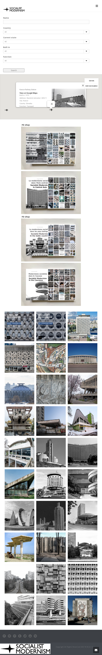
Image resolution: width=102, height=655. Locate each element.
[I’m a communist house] (51, 389)
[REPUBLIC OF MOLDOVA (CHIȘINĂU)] (19, 579)
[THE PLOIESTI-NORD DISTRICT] (82, 579)
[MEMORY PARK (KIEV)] (19, 515)
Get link (91, 81)
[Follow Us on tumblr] (19, 636)
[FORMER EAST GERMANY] (82, 547)
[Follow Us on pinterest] (14, 636)
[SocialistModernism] (25, 648)
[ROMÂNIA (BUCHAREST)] (51, 547)
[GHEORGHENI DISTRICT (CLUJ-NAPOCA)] (82, 484)
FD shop (26, 124)
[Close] (52, 104)
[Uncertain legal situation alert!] (51, 421)
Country (7, 28)
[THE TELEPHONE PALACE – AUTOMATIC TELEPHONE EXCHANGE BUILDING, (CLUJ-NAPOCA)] (51, 579)
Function (7, 56)
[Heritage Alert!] (51, 358)
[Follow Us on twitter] (25, 636)
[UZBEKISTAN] (82, 452)
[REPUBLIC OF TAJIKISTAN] (19, 547)
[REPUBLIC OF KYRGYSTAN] (82, 610)
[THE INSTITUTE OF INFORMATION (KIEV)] (82, 515)
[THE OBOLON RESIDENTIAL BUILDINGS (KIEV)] (51, 515)
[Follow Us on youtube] (30, 636)
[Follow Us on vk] (35, 636)
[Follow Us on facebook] (4, 636)
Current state (9, 37)
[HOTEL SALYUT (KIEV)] (51, 484)
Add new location (91, 86)
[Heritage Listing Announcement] (19, 389)
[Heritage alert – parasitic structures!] (19, 421)
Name (6, 18)
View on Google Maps (28, 93)
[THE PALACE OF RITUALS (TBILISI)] (51, 452)
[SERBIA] (51, 610)
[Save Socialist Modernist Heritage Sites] (19, 484)
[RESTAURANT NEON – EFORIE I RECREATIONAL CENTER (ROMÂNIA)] (19, 452)
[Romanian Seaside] (19, 610)
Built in (6, 47)
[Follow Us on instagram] (9, 636)
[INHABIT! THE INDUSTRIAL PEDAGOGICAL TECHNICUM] (82, 389)
